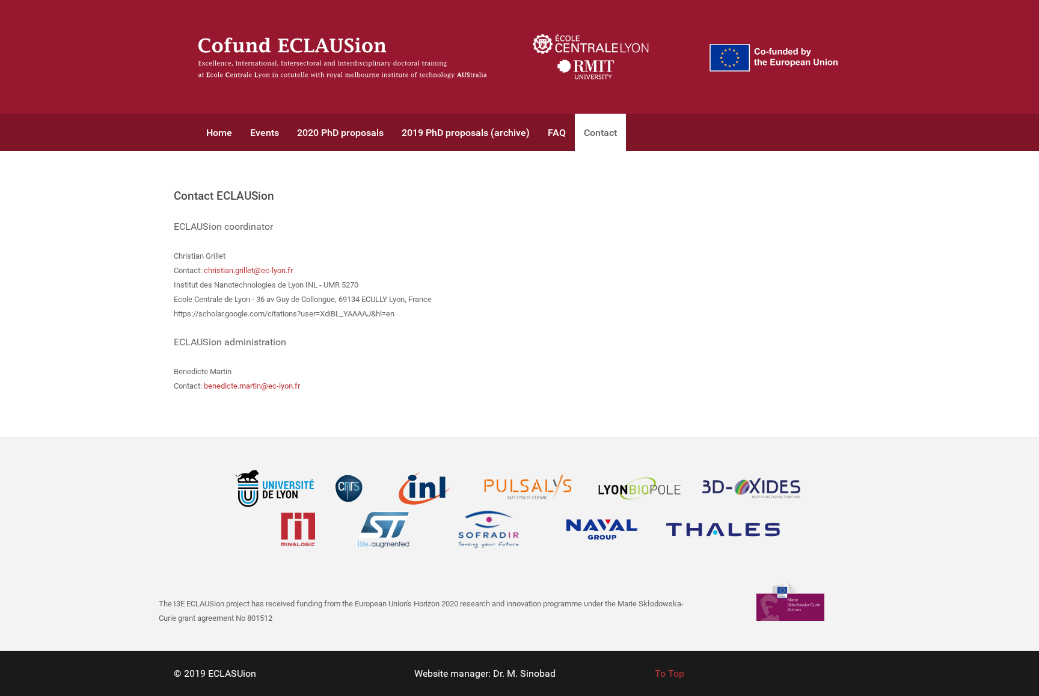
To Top (669, 673)
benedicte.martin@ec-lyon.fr (252, 385)
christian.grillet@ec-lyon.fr (248, 270)
